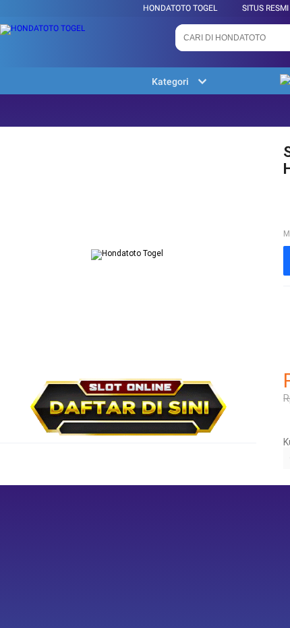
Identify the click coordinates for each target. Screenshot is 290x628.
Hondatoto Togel (180, 8)
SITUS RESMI (265, 8)
